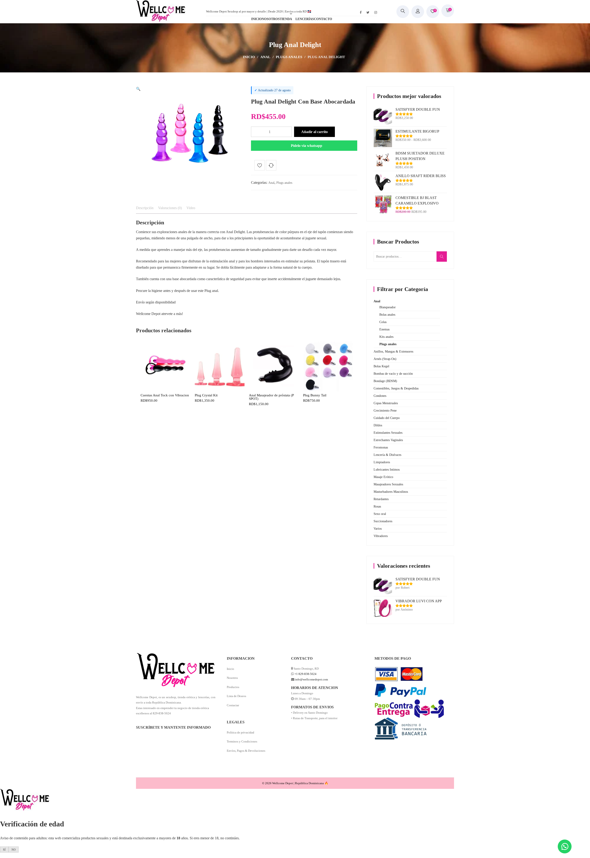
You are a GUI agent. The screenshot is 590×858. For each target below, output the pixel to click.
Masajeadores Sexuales (388, 484)
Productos (233, 687)
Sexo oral (380, 514)
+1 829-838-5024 (305, 674)
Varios (378, 528)
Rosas (377, 506)
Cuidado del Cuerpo (387, 418)
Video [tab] (190, 208)
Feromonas (381, 447)
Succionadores (383, 521)
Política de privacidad (240, 732)
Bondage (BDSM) (385, 381)
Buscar (443, 259)
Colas (382, 322)
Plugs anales (289, 57)
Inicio (249, 57)
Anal (265, 57)
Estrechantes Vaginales (388, 440)
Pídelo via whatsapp (306, 146)
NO (14, 849)
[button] (138, 89)
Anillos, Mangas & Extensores (393, 351)
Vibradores (381, 536)
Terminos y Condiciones (242, 741)
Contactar (233, 705)
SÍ (4, 849)
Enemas (384, 329)
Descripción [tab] (144, 208)
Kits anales (386, 336)
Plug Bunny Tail (314, 395)
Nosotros (232, 678)
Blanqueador (387, 307)
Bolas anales (387, 314)
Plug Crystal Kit (206, 395)
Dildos (378, 425)
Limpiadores (382, 462)
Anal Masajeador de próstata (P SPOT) (271, 397)
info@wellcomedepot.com (311, 679)
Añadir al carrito (314, 132)
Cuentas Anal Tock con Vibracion (165, 395)
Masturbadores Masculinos (391, 491)
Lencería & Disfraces (387, 455)
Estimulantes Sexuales (388, 432)
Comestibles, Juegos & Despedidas (396, 388)
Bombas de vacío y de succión (393, 373)
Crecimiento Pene (385, 410)
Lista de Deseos (236, 696)
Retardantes (381, 499)
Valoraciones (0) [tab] (170, 208)
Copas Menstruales (386, 403)
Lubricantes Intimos (387, 469)
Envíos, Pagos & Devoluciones (246, 750)
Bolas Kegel (381, 366)
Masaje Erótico (383, 477)
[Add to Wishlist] (259, 166)
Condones (380, 396)
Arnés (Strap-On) (385, 359)
